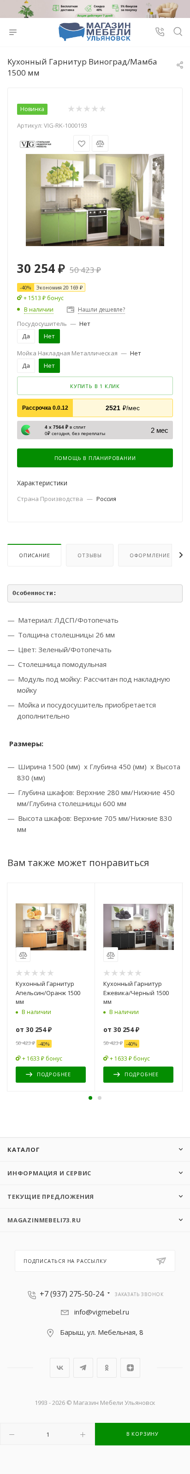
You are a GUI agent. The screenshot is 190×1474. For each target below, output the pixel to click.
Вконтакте (60, 1368)
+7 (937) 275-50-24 (72, 1293)
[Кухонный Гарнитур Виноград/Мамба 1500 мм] (95, 199)
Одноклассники (107, 1368)
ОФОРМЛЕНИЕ (150, 555)
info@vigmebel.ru (101, 1311)
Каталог (23, 1149)
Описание (34, 555)
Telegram (83, 1368)
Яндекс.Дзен (130, 1368)
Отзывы (89, 555)
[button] (90, 1098)
